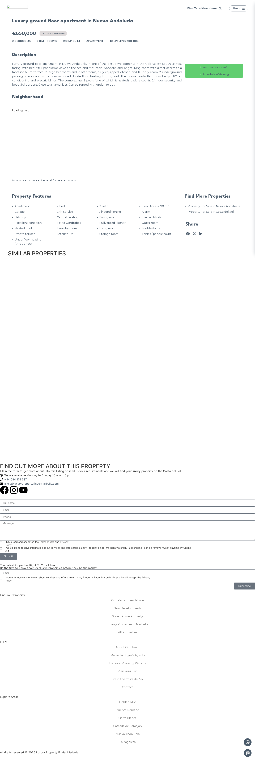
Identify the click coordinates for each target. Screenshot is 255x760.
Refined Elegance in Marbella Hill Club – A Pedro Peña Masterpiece (174, 392)
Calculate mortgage (53, 34)
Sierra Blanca (127, 718)
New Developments (127, 608)
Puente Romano (127, 710)
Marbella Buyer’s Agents (127, 655)
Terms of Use (46, 541)
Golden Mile (127, 702)
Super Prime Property (127, 616)
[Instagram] (14, 490)
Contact (127, 687)
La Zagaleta (128, 742)
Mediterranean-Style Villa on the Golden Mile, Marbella (165, 274)
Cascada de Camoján (127, 726)
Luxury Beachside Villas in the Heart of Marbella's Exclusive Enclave (175, 333)
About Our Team (127, 647)
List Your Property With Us (127, 663)
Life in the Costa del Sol (128, 679)
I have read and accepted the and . (37, 543)
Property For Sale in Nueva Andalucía (214, 206)
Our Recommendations (127, 600)
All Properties (127, 632)
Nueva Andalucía (128, 734)
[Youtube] (23, 490)
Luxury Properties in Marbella (127, 624)
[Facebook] (4, 490)
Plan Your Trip (128, 671)
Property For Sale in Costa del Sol (211, 211)
